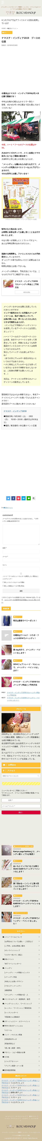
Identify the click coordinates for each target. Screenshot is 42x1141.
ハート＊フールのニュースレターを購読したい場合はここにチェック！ (21, 577)
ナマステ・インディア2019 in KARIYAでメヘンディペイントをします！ (26, 903)
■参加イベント (8, 507)
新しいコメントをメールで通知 (14, 582)
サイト (5, 565)
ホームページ (9, 1116)
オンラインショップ (21, 1116)
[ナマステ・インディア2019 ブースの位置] (24, 498)
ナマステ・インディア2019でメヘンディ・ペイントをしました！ (26, 921)
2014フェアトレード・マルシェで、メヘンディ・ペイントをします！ (26, 667)
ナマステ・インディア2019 (15, 411)
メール (5, 556)
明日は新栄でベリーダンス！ (25, 620)
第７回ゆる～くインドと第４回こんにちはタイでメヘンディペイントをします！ (26, 886)
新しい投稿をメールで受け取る (14, 586)
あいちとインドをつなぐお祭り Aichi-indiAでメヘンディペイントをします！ (26, 869)
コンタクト (25, 1118)
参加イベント (32, 1116)
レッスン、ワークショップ (12, 1118)
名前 (5, 548)
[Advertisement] (21, 68)
